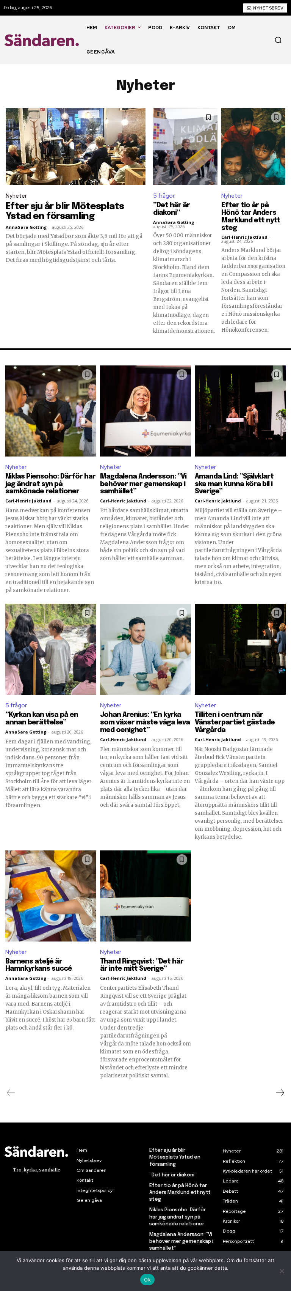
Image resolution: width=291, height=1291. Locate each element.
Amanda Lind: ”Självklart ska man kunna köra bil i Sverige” (234, 484)
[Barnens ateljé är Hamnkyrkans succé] (50, 895)
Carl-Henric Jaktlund (244, 237)
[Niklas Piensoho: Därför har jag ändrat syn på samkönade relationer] (50, 411)
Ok (147, 1280)
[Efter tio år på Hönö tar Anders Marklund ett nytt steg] (253, 146)
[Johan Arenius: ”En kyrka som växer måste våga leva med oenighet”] (145, 649)
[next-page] (280, 1093)
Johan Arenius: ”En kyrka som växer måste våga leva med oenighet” (145, 723)
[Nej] (281, 1271)
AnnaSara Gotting (26, 227)
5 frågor (164, 196)
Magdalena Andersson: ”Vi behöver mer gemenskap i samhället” (143, 484)
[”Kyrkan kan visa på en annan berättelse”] (50, 649)
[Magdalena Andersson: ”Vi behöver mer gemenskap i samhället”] (145, 411)
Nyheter (16, 196)
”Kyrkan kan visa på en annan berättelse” (41, 719)
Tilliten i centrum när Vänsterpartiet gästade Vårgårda (235, 723)
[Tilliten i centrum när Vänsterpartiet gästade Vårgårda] (240, 649)
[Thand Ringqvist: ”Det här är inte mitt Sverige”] (145, 895)
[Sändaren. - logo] (43, 40)
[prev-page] (11, 1093)
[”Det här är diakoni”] (185, 146)
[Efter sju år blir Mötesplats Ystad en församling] (76, 146)
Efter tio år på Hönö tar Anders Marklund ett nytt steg (180, 1192)
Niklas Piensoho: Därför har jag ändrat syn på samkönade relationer (50, 484)
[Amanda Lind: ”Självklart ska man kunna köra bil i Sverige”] (240, 411)
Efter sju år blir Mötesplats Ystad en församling (65, 211)
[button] (278, 40)
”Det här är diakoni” (171, 209)
